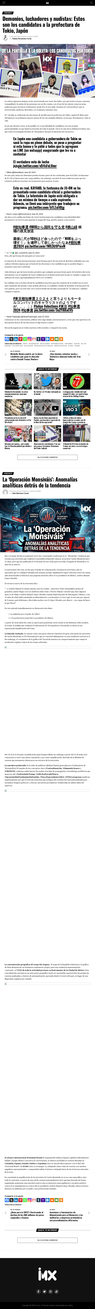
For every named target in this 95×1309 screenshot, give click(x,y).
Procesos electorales (44, 346)
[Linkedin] (16, 339)
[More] (61, 339)
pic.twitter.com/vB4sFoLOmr (37, 165)
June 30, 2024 (37, 214)
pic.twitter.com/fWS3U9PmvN (45, 246)
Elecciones (45, 344)
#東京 (63, 306)
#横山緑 (71, 226)
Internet (69, 344)
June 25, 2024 (33, 253)
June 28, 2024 (30, 172)
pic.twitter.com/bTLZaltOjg (46, 207)
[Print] (52, 339)
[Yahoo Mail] (43, 339)
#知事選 (27, 310)
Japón (77, 344)
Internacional (58, 344)
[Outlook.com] (48, 339)
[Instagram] (29, 339)
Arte (26, 344)
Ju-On (84, 344)
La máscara (18, 346)
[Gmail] (34, 339)
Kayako (8, 346)
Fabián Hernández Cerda (21, 39)
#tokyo (38, 306)
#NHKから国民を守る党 (47, 226)
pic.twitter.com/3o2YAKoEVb (53, 310)
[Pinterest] (20, 339)
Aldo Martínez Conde (20, 493)
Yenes (77, 346)
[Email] (57, 339)
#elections (51, 306)
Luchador (29, 346)
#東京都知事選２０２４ (31, 298)
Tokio (71, 346)
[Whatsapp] (25, 339)
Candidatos (34, 344)
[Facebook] (7, 339)
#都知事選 (20, 226)
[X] (11, 339)
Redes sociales (61, 346)
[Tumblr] (38, 339)
